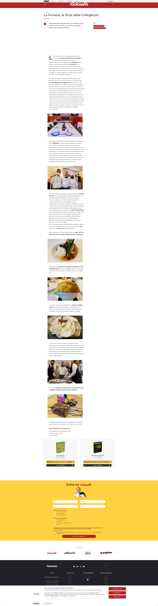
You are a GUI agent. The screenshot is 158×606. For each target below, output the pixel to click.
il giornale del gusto (99, 25)
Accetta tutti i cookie (117, 588)
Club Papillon (69, 1)
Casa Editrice (61, 1)
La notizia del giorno (60, 513)
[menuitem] (70, 577)
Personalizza (116, 592)
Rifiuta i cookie (117, 596)
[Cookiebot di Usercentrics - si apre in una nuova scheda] (36, 604)
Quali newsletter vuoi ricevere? (60, 510)
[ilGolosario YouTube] (111, 1)
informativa (71, 532)
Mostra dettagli (47, 603)
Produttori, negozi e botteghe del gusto (64, 522)
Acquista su (60, 465)
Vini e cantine (59, 521)
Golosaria (54, 1)
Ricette (58, 524)
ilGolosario (46, 1)
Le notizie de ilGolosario (61, 511)
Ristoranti (46, 12)
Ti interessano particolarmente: (60, 518)
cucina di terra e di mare (99, 28)
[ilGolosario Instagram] (113, 1)
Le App (76, 1)
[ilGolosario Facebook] (107, 1)
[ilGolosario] (79, 3)
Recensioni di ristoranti (61, 519)
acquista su (60, 461)
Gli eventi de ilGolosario (61, 514)
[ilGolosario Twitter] (109, 1)
